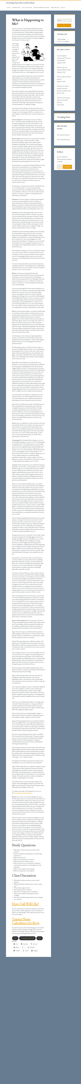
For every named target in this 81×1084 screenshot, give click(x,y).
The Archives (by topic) (63, 139)
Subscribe (67, 167)
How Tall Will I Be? (25, 904)
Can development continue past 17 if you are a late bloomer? (64, 58)
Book (9, 7)
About (63, 7)
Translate (66, 41)
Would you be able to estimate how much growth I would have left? (64, 88)
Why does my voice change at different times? (64, 69)
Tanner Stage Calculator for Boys (23, 793)
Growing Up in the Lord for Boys (20, 3)
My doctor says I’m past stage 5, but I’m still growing (63, 100)
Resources (55, 7)
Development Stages (41, 7)
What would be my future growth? (64, 78)
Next (39, 938)
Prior (15, 938)
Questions (16, 7)
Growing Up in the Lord (27, 938)
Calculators (27, 7)
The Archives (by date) (63, 135)
